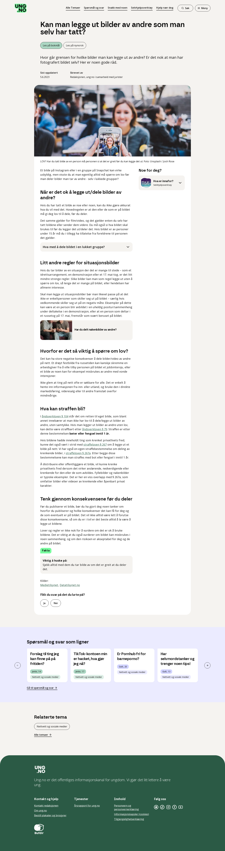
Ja (44, 603)
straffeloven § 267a (78, 453)
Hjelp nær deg (164, 7)
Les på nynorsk (75, 45)
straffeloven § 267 (95, 444)
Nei (56, 603)
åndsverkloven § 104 (55, 416)
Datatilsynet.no (70, 585)
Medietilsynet (49, 585)
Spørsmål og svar (94, 7)
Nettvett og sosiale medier (52, 726)
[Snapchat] (156, 807)
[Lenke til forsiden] (21, 8)
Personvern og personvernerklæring (126, 807)
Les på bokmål (51, 45)
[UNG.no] (112, 769)
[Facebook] (174, 807)
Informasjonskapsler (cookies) (131, 814)
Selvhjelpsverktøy (142, 7)
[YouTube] (180, 807)
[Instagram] (168, 807)
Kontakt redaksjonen (46, 805)
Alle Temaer (73, 7)
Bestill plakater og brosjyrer (50, 815)
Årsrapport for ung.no (87, 805)
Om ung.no (40, 810)
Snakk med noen (117, 7)
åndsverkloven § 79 (94, 429)
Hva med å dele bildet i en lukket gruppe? (74, 247)
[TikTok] (162, 807)
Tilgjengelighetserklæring (129, 819)
